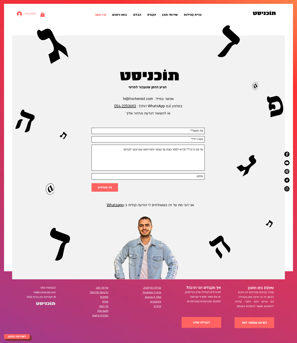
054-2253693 (125, 106)
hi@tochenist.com (138, 99)
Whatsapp (115, 205)
